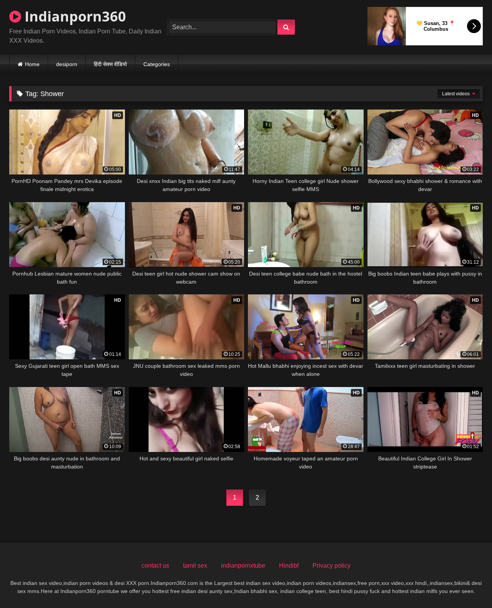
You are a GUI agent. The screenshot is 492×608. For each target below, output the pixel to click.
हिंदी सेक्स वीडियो (110, 64)
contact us (155, 565)
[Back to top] (468, 585)
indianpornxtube (243, 565)
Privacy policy (331, 565)
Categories (156, 64)
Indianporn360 (73, 16)
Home (32, 64)
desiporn (66, 64)
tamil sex (195, 565)
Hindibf (289, 565)
